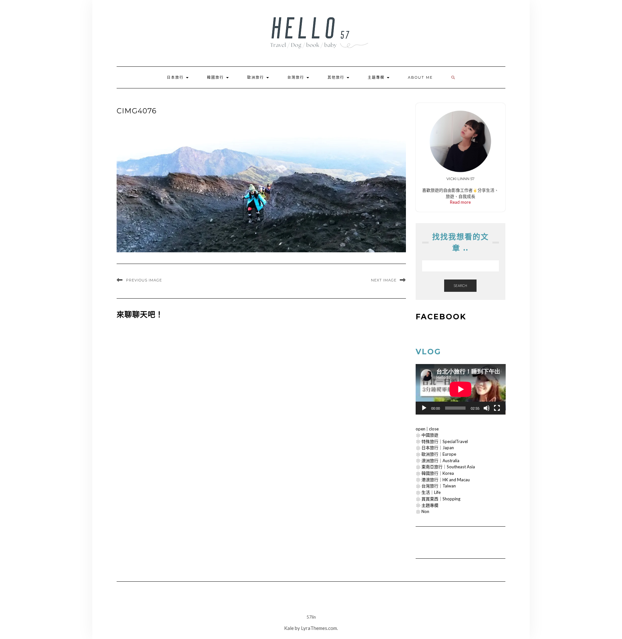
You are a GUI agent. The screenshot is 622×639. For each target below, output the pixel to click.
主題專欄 (377, 77)
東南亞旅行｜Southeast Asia (448, 466)
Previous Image (144, 280)
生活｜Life (431, 492)
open (420, 428)
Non (425, 511)
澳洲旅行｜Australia (440, 460)
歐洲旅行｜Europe (438, 454)
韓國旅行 (216, 77)
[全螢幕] (497, 408)
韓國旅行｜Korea (437, 473)
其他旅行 (337, 77)
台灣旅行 (296, 77)
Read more (460, 202)
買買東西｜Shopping (440, 498)
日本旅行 (176, 77)
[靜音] (486, 408)
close (434, 428)
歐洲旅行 (256, 77)
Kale (289, 628)
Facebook (441, 316)
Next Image (384, 280)
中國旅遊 (429, 435)
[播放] (424, 408)
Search (460, 285)
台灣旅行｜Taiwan (438, 485)
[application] (461, 389)
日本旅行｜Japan (437, 447)
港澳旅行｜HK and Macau (445, 479)
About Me (420, 77)
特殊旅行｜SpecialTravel (444, 441)
